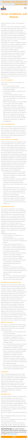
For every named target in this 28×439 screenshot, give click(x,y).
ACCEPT (14, 437)
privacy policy (13, 433)
